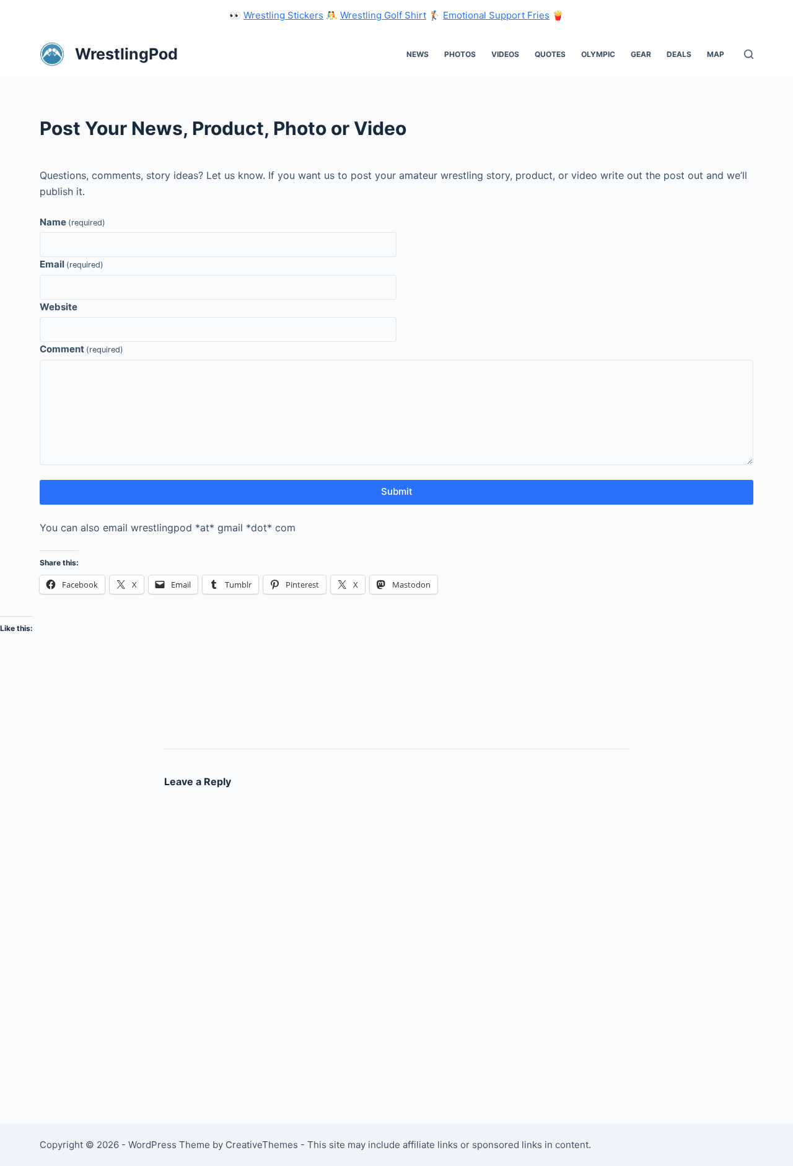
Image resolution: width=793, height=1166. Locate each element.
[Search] (748, 54)
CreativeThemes (262, 1145)
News (417, 54)
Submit (397, 491)
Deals (679, 54)
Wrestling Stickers (283, 15)
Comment (81, 349)
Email (71, 264)
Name (72, 222)
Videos (505, 54)
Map (715, 54)
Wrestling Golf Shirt (383, 15)
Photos (460, 54)
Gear (641, 54)
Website (58, 307)
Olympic (598, 54)
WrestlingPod (126, 54)
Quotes (550, 54)
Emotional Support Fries (496, 15)
